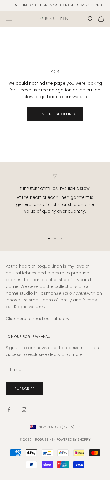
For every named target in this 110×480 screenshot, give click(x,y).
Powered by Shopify (74, 439)
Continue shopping (55, 114)
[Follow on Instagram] (24, 410)
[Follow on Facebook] (9, 410)
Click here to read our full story (38, 318)
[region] (55, 201)
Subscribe (24, 388)
